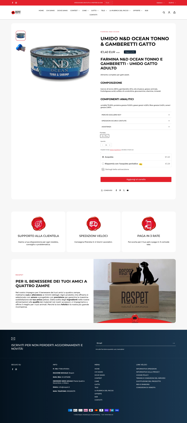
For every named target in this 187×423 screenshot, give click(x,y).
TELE (103, 10)
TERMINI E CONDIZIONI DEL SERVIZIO (150, 378)
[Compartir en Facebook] (116, 190)
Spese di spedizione (115, 149)
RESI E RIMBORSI (142, 384)
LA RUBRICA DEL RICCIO (119, 10)
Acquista (109, 157)
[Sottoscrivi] (174, 343)
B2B (146, 10)
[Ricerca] (164, 12)
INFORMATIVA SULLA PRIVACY (148, 372)
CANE (84, 10)
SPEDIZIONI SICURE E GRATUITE (114, 121)
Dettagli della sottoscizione (117, 169)
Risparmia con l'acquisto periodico (123, 164)
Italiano (159, 3)
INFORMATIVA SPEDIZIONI (146, 369)
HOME (41, 10)
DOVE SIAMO (62, 10)
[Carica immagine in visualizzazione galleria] (21, 36)
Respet (80, 414)
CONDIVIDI (108, 190)
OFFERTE (137, 10)
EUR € (171, 3)
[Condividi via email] (127, 190)
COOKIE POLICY (142, 375)
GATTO (94, 10)
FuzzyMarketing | (95, 414)
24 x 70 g (105, 136)
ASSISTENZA (106, 127)
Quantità (103, 141)
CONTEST (74, 10)
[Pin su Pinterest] (120, 190)
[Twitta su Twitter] (124, 190)
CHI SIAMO (50, 10)
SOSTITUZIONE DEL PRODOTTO (148, 381)
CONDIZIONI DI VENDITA (145, 387)
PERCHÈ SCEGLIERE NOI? (111, 115)
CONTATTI (93, 15)
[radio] (103, 157)
